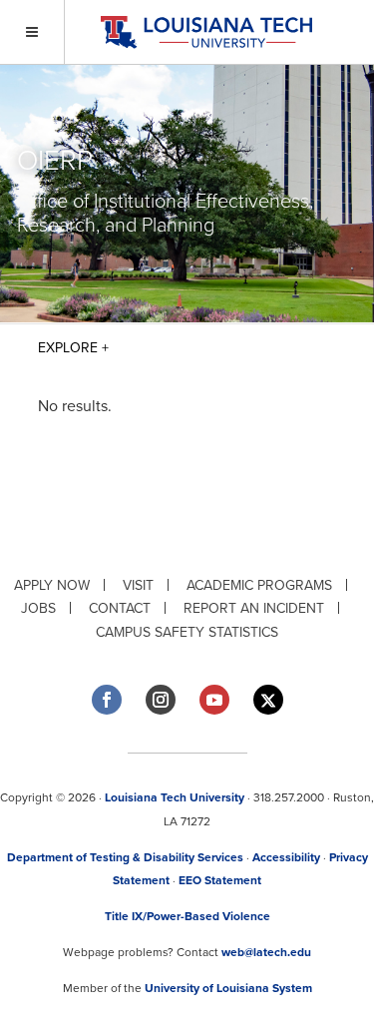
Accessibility (286, 857)
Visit (138, 585)
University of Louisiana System (228, 988)
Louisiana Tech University (174, 797)
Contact (120, 608)
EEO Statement (220, 880)
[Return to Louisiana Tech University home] (206, 32)
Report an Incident (254, 608)
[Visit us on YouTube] (214, 700)
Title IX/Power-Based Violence (187, 916)
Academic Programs (259, 585)
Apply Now (52, 585)
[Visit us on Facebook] (107, 700)
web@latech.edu (266, 952)
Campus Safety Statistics (187, 632)
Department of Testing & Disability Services (125, 857)
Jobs (38, 608)
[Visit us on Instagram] (161, 700)
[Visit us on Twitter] (268, 700)
